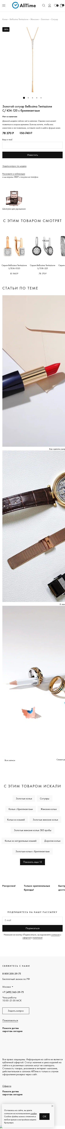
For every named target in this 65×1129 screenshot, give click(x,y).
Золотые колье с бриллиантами (32, 851)
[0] (55, 5)
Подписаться (32, 928)
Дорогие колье (52, 840)
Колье (5, 19)
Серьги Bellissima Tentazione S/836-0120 (14, 267)
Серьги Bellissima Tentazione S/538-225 (42, 267)
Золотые (45, 19)
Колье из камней (16, 819)
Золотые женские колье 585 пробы (32, 830)
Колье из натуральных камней (20, 840)
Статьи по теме (20, 288)
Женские (34, 19)
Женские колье (49, 809)
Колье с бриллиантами (21, 809)
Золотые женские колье (45, 819)
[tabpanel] (32, 59)
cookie (33, 1113)
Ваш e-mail (7, 139)
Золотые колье (24, 798)
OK (44, 1116)
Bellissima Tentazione (19, 19)
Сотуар (54, 19)
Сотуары (44, 798)
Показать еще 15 (32, 862)
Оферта (6, 1086)
